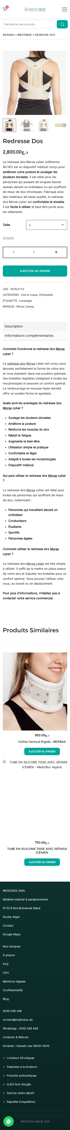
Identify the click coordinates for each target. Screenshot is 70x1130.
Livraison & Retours (16, 1037)
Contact (8, 925)
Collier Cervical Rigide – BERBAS (42, 741)
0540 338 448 (12, 1010)
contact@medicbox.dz (18, 1019)
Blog (6, 998)
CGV (6, 972)
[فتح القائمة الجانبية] (64, 9)
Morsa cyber (35, 563)
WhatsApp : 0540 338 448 (20, 1028)
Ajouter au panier (35, 271)
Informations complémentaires (29, 335)
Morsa (30, 162)
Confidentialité (13, 990)
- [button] (14, 252)
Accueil (8, 34)
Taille (6, 225)
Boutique (25, 34)
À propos (9, 955)
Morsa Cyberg (25, 306)
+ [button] (56, 252)
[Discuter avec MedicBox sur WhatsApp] (8, 1121)
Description (14, 326)
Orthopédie (46, 294)
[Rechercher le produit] (62, 24)
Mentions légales (14, 981)
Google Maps (12, 934)
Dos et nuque (29, 294)
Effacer (8, 238)
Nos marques (12, 946)
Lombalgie (25, 300)
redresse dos (16, 363)
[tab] (35, 326)
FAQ (5, 964)
